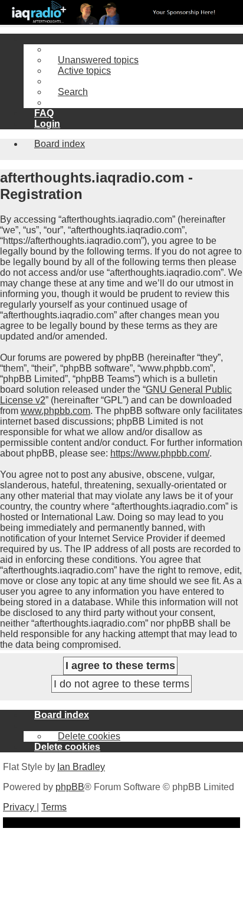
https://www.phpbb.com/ (159, 453)
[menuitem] (93, 60)
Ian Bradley (81, 767)
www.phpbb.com (55, 411)
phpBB (69, 787)
